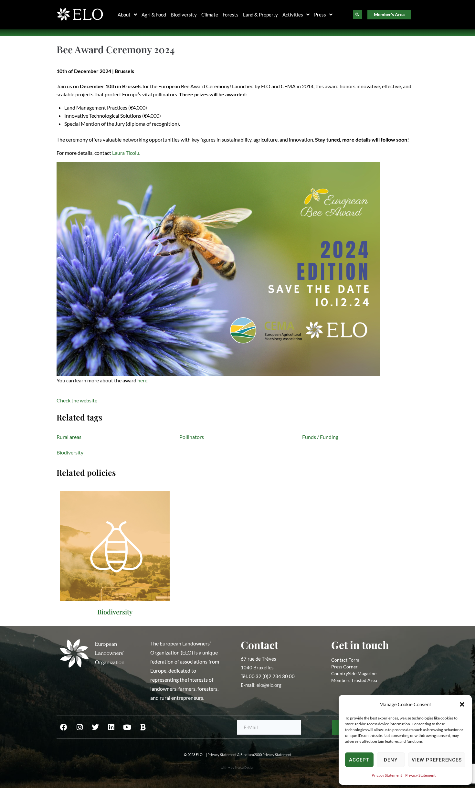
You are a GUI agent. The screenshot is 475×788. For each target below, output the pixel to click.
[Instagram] (79, 727)
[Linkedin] (111, 727)
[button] (462, 704)
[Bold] (143, 727)
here (142, 380)
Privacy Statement (387, 775)
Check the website (77, 400)
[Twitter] (95, 727)
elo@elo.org (269, 685)
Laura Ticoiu (125, 153)
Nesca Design (244, 767)
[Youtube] (127, 727)
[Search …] (357, 14)
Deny (390, 760)
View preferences (437, 760)
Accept (359, 760)
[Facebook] (64, 727)
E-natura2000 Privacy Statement (265, 754)
